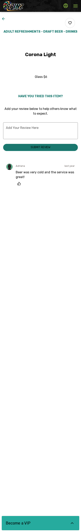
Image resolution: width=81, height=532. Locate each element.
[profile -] (65, 5)
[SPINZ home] (21, 6)
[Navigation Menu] (75, 6)
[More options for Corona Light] (70, 23)
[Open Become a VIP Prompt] (72, 523)
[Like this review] (20, 183)
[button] (4, 19)
